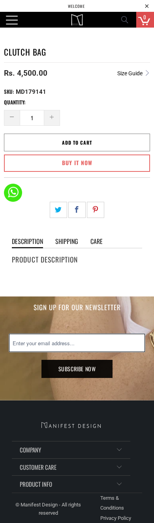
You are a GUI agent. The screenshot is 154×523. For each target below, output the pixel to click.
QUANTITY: (15, 102)
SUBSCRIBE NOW (77, 369)
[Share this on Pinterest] (95, 210)
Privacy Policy (115, 518)
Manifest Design (39, 505)
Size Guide (130, 73)
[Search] (127, 19)
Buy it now (77, 162)
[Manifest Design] (77, 20)
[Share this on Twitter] (58, 210)
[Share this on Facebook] (77, 210)
